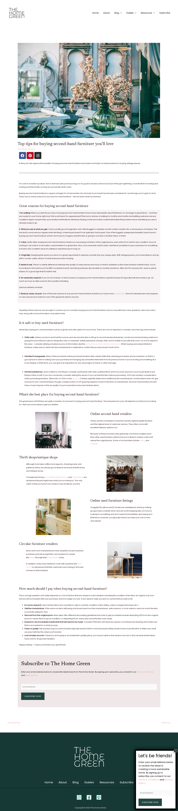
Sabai (32, 557)
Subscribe (164, 12)
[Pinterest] (98, 797)
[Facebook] (89, 797)
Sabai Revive (53, 557)
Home (95, 12)
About (106, 12)
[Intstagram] (79, 797)
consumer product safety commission (103, 344)
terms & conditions (145, 672)
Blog (116, 12)
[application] (120, 13)
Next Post (167, 722)
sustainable (119, 293)
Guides (130, 12)
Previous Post (13, 722)
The (74, 477)
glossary (76, 378)
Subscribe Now (33, 696)
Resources (146, 12)
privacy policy (31, 675)
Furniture (23, 149)
